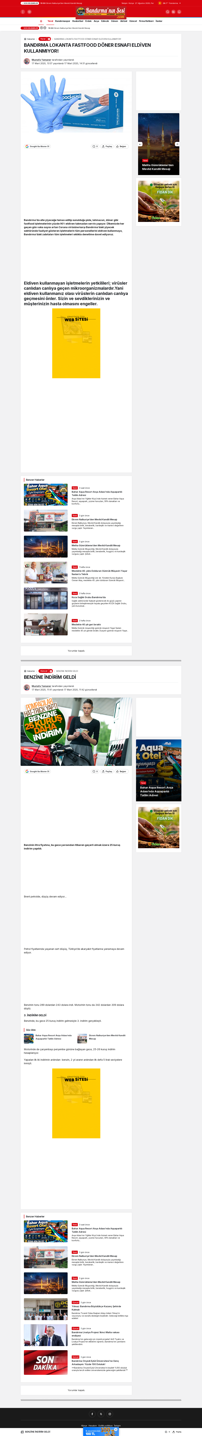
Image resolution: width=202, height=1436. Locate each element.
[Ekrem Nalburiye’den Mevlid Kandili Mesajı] (103, 1038)
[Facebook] (92, 1414)
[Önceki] (41, 28)
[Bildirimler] (179, 12)
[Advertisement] (76, 184)
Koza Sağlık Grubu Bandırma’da (89, 597)
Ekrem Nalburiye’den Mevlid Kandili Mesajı (94, 519)
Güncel (76, 1302)
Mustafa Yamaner (41, 59)
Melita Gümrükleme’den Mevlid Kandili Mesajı (96, 545)
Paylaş (178, 1432)
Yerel (75, 488)
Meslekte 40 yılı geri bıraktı (86, 624)
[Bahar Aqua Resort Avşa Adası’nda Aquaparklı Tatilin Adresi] (49, 1038)
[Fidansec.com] (158, 201)
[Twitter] (101, 1414)
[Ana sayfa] (41, 21)
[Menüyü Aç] (23, 12)
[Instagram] (109, 1414)
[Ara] (167, 12)
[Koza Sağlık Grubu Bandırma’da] (158, 144)
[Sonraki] (44, 28)
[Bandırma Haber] (101, 12)
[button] (173, 12)
